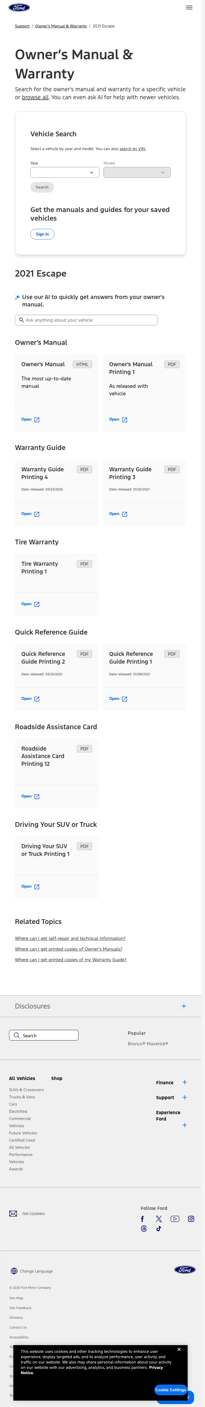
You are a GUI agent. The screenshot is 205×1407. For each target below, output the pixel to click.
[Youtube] (175, 1219)
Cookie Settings (171, 1389)
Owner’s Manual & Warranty (61, 26)
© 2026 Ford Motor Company (30, 1288)
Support (22, 26)
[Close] (179, 1354)
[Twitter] (159, 1219)
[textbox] (44, 1035)
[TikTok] (159, 1228)
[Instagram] (191, 1219)
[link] (16, 1298)
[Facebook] (144, 1219)
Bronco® (136, 1044)
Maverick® (157, 1044)
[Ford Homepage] (185, 1270)
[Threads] (144, 1228)
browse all (35, 97)
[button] (66, 1080)
